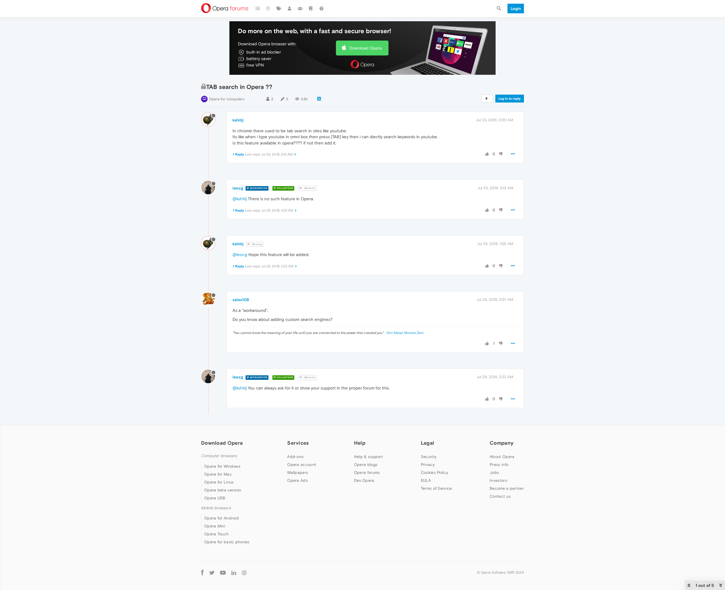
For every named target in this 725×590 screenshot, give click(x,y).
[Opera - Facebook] (202, 572)
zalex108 (241, 299)
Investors (498, 480)
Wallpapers (297, 472)
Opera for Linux (219, 482)
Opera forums (367, 472)
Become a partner (507, 488)
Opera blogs (366, 464)
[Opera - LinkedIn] (234, 572)
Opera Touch (216, 534)
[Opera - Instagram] (244, 572)
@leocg (256, 244)
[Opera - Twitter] (211, 572)
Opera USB (214, 498)
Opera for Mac (218, 474)
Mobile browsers (216, 508)
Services (298, 443)
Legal (427, 443)
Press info (499, 464)
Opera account (301, 464)
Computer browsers (219, 455)
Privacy (428, 464)
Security (428, 456)
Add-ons (295, 456)
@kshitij (309, 188)
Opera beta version (222, 490)
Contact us (500, 496)
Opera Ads (297, 480)
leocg (238, 188)
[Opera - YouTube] (223, 572)
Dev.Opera (364, 480)
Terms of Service (436, 488)
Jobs (494, 472)
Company (501, 443)
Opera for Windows (222, 466)
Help (359, 443)
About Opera (502, 456)
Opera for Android (221, 518)
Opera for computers (226, 99)
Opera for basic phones (227, 542)
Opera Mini (214, 526)
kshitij (238, 120)
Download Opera (365, 48)
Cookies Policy (434, 472)
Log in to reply (509, 99)
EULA (426, 480)
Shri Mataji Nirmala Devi (404, 333)
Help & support (368, 456)
